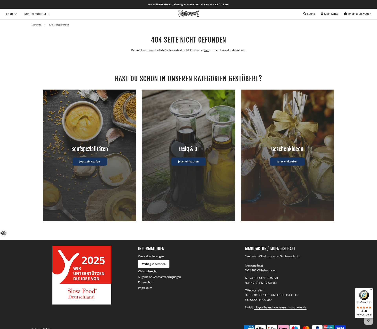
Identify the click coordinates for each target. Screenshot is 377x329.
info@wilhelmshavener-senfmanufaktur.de (280, 307)
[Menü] (370, 290)
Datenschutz (146, 282)
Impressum (145, 288)
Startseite (36, 24)
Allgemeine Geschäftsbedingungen (159, 277)
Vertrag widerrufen (154, 264)
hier (206, 50)
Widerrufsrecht (147, 271)
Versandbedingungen (151, 256)
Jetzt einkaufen (89, 161)
